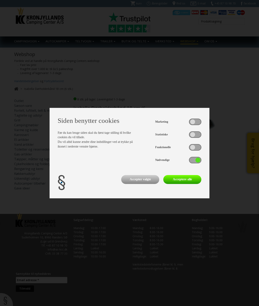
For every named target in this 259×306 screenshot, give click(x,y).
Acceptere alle (182, 179)
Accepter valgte (140, 179)
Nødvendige (162, 160)
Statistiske (161, 134)
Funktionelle (163, 147)
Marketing (161, 121)
